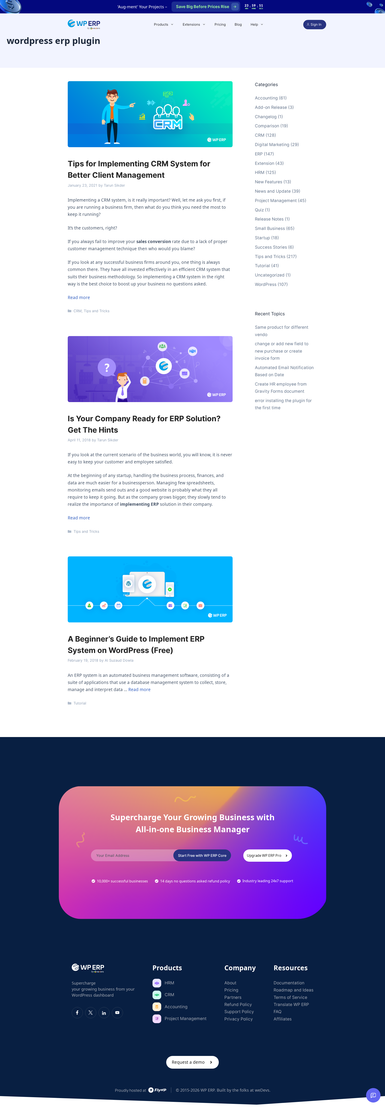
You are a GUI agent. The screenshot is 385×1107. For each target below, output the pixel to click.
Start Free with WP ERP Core (202, 855)
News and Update (273, 191)
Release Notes (269, 219)
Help (254, 24)
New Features (268, 181)
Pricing (220, 24)
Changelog (266, 116)
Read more (79, 297)
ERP (259, 154)
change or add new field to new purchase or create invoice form (281, 351)
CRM (78, 311)
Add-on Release (271, 107)
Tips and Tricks (96, 311)
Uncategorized (270, 275)
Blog (238, 24)
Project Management (276, 200)
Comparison (267, 125)
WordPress (265, 284)
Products (161, 24)
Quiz (259, 210)
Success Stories (271, 247)
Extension (264, 163)
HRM (259, 172)
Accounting (266, 98)
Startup (262, 237)
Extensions (191, 24)
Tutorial (80, 703)
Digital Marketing (272, 144)
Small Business (270, 228)
